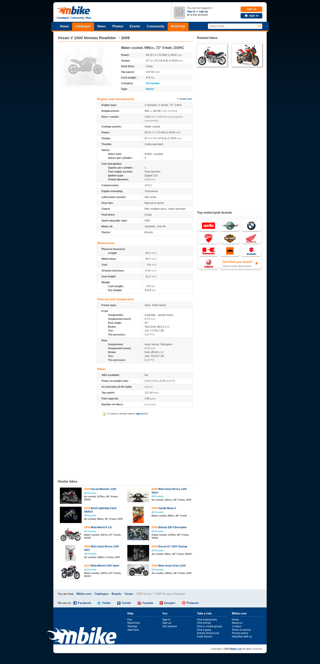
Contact (236, 626)
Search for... (217, 26)
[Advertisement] (125, 447)
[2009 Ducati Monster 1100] (70, 496)
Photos (117, 26)
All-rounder (153, 83)
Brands (116, 593)
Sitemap (132, 626)
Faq (129, 619)
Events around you (208, 633)
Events (135, 26)
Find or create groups (209, 626)
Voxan (63, 38)
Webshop (178, 26)
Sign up (166, 622)
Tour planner (169, 626)
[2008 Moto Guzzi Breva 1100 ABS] (70, 553)
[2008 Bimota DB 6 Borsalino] (138, 533)
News (101, 26)
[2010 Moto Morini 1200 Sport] (70, 572)
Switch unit (186, 99)
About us (237, 622)
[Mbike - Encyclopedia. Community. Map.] (81, 636)
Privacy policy (240, 633)
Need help (133, 622)
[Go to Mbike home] (74, 10)
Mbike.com (83, 593)
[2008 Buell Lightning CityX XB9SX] (70, 515)
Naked (150, 89)
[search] (259, 26)
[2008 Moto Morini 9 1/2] (70, 534)
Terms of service (241, 629)
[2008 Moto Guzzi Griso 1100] (138, 570)
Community (155, 26)
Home (64, 26)
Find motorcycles (207, 619)
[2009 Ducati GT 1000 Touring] (138, 553)
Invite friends (204, 636)
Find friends (204, 622)
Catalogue (83, 26)
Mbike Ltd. (236, 648)
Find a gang (204, 629)
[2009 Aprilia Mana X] (138, 515)
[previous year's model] (119, 38)
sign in (140, 413)
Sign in (191, 11)
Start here (133, 629)
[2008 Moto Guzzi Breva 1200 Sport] (138, 495)
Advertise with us (242, 636)
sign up (203, 11)
